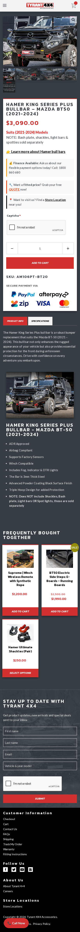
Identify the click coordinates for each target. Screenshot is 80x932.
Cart (6, 824)
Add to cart (40, 263)
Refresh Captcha (18, 238)
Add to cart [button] (20, 611)
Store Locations (21, 900)
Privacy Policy (41, 923)
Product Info (15, 321)
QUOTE (14, 189)
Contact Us (10, 829)
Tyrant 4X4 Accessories (42, 916)
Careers (8, 891)
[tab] (15, 321)
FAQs (6, 834)
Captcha (14, 216)
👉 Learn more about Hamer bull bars (36, 151)
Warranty (8, 849)
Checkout (9, 819)
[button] (73, 19)
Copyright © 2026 (14, 916)
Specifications (40, 321)
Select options (20, 673)
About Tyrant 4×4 (14, 886)
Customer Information (27, 813)
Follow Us (14, 863)
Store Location (55, 200)
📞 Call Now (16, 923)
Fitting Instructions (15, 854)
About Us (13, 880)
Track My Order (12, 844)
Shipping (8, 839)
